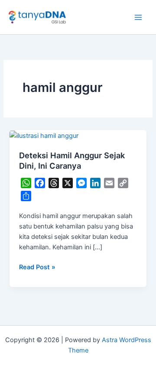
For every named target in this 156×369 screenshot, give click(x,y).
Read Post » (37, 266)
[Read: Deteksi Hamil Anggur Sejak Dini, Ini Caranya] (44, 135)
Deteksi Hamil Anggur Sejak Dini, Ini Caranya (72, 160)
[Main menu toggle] (138, 17)
